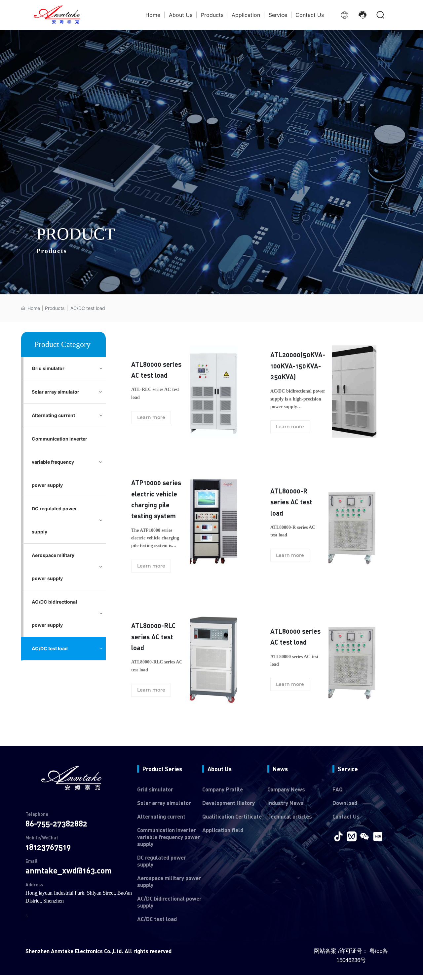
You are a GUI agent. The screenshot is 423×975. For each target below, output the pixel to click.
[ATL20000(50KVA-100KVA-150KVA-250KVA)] (354, 391)
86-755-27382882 (56, 823)
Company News (286, 789)
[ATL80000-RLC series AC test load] (213, 657)
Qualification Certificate (232, 816)
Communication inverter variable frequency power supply (168, 837)
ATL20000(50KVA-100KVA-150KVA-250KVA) (297, 366)
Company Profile (222, 789)
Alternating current (161, 816)
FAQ (337, 789)
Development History (228, 802)
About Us (220, 769)
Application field (222, 830)
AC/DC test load (157, 918)
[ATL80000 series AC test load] (213, 391)
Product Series (162, 769)
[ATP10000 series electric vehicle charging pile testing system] (213, 523)
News (280, 769)
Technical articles (289, 816)
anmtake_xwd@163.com (68, 870)
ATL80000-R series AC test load (291, 502)
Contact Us (346, 816)
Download (344, 802)
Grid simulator (155, 789)
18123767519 (48, 847)
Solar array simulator (164, 802)
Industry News (285, 802)
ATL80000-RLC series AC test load (153, 636)
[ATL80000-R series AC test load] (352, 523)
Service (348, 769)
